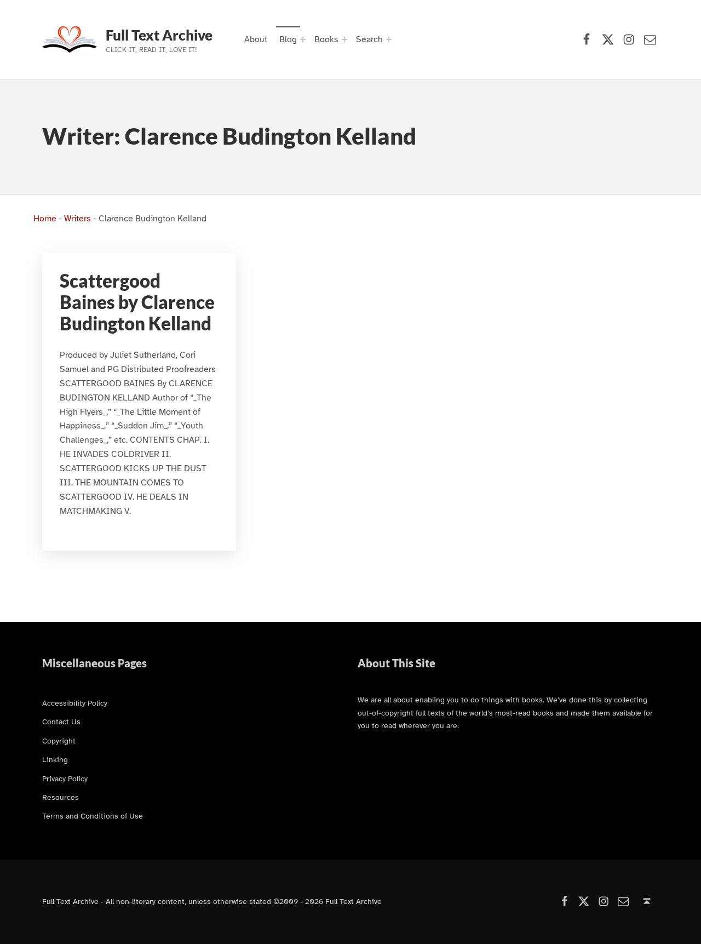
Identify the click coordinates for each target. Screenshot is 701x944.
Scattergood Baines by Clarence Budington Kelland (137, 302)
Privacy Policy (65, 778)
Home (44, 218)
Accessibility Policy (74, 703)
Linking (55, 759)
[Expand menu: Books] (344, 39)
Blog (288, 39)
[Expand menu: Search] (389, 39)
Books (326, 39)
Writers (77, 218)
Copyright (59, 741)
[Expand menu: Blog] (303, 39)
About (255, 39)
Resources (60, 797)
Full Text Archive (159, 35)
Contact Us (61, 721)
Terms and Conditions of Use (92, 816)
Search (369, 39)
